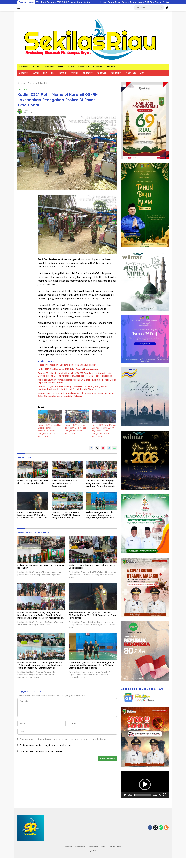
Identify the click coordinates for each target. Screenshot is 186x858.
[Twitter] (155, 827)
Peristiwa (97, 66)
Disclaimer (93, 846)
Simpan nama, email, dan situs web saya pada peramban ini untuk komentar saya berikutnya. (63, 739)
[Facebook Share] (91, 448)
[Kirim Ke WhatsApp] (114, 448)
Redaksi (26, 110)
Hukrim (71, 66)
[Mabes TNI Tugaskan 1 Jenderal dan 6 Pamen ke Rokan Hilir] (32, 469)
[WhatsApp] (161, 827)
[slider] (142, 795)
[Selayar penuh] (164, 794)
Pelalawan (102, 72)
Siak (142, 72)
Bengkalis (23, 72)
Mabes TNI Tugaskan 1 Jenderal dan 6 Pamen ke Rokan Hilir (67, 365)
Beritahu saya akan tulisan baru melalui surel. (41, 751)
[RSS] (166, 827)
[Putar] (124, 794)
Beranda (23, 66)
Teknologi (110, 66)
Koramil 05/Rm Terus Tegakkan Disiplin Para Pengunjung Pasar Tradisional (75, 429)
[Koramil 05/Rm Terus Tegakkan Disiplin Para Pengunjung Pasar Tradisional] (77, 417)
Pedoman (80, 846)
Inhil (52, 72)
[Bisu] (160, 794)
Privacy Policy (115, 846)
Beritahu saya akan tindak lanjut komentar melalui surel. (46, 745)
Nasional (49, 66)
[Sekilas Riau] (90, 38)
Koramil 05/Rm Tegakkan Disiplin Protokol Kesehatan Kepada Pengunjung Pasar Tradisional (50, 430)
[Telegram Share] (109, 448)
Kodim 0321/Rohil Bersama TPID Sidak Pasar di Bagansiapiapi (68, 369)
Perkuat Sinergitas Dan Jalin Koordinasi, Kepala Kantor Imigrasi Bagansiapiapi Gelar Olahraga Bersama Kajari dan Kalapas (76, 394)
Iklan (103, 846)
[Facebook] (150, 827)
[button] (161, 7)
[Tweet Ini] (97, 448)
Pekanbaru (87, 72)
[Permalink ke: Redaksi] (19, 111)
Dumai (36, 72)
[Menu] (19, 7)
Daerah (35, 66)
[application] (145, 784)
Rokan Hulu (130, 72)
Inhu (45, 72)
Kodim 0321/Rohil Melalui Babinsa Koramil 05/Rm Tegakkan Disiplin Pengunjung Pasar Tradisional (104, 430)
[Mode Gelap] (167, 7)
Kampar (63, 72)
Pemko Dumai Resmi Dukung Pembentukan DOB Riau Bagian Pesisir (86, 2)
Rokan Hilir (116, 72)
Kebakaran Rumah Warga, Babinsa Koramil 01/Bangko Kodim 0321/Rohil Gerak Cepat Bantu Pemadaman (77, 381)
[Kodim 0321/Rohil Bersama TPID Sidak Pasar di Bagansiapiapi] (67, 469)
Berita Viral (83, 66)
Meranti (74, 72)
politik (61, 66)
